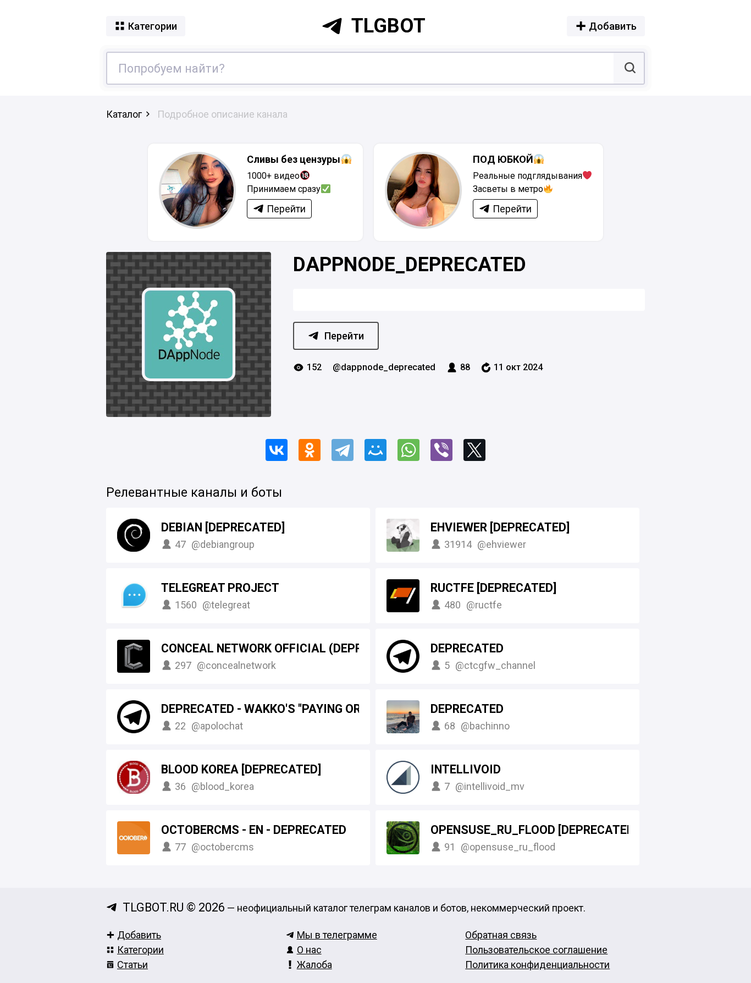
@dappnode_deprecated (384, 367)
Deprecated (467, 648)
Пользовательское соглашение (536, 949)
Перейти (344, 336)
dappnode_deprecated (409, 264)
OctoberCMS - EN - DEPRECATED (253, 830)
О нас (309, 949)
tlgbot (388, 25)
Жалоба (314, 964)
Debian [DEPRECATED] (223, 527)
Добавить (139, 935)
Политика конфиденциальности (537, 964)
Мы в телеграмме (337, 935)
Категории (140, 949)
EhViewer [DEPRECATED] (500, 527)
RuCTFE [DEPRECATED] (493, 588)
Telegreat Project (220, 588)
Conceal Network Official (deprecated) (286, 648)
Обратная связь (501, 935)
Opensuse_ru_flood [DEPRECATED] (534, 830)
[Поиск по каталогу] (629, 68)
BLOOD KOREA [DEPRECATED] (241, 769)
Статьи (132, 964)
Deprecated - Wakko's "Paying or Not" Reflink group (320, 709)
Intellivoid (465, 769)
